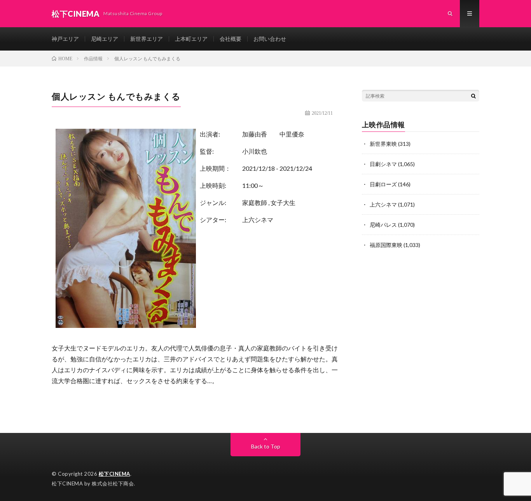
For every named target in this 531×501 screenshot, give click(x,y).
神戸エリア (65, 38)
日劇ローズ (383, 184)
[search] (473, 96)
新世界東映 (383, 143)
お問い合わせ (269, 38)
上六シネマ (257, 219)
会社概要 (230, 38)
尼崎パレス (383, 224)
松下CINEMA (114, 474)
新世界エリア (146, 38)
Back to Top (265, 446)
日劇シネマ (383, 164)
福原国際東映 (386, 245)
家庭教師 (254, 202)
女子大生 (283, 202)
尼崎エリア (104, 38)
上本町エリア (191, 38)
